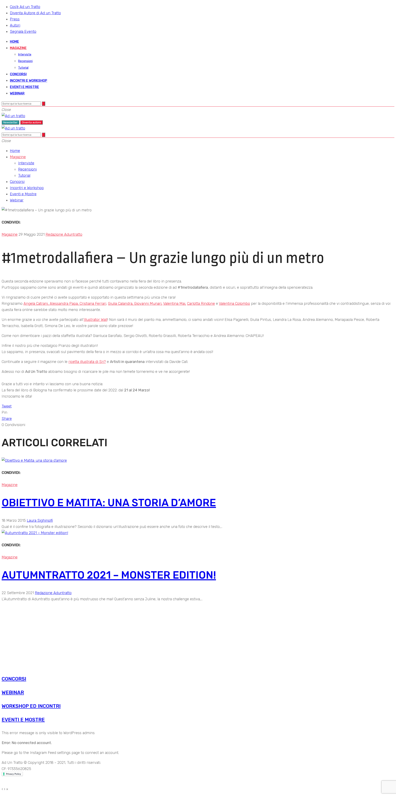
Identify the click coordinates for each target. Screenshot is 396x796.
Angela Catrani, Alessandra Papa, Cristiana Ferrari (65, 303)
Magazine (18, 48)
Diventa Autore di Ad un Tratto (35, 13)
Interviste (24, 54)
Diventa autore (31, 122)
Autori (15, 25)
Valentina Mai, (174, 303)
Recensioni (25, 61)
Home (14, 42)
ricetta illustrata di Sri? (87, 361)
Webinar (17, 93)
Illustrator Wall (95, 319)
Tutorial (23, 67)
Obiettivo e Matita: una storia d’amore (109, 503)
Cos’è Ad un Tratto (25, 7)
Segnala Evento (23, 31)
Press (15, 19)
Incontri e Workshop (28, 80)
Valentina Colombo (234, 303)
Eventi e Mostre (24, 87)
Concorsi (18, 74)
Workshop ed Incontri (31, 706)
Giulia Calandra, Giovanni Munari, (135, 303)
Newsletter (10, 122)
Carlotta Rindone (201, 303)
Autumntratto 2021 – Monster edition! (109, 575)
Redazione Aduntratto (64, 234)
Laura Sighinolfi (40, 520)
